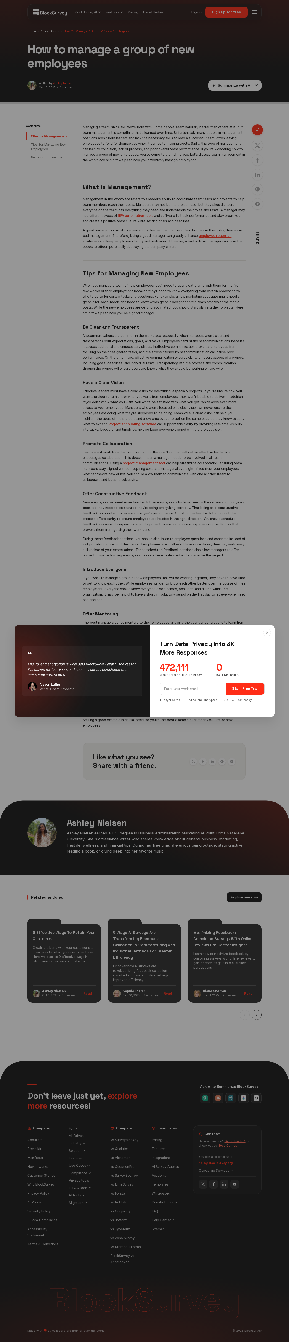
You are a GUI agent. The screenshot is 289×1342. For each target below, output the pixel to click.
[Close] (267, 632)
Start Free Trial (245, 688)
